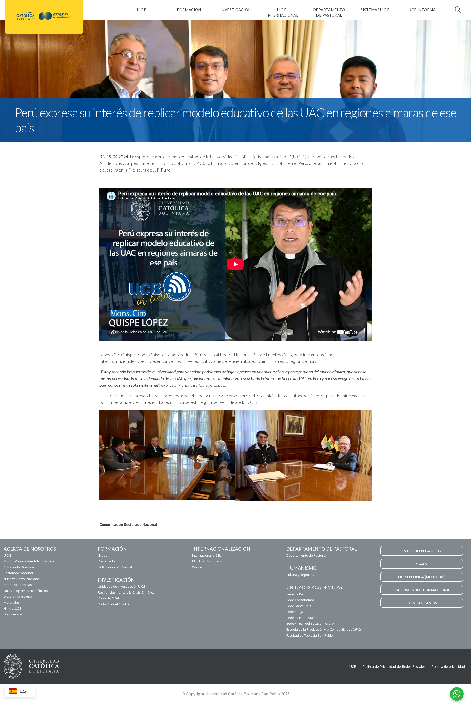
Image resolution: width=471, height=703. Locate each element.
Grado (102, 555)
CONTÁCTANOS (421, 602)
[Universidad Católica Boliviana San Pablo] (42, 16)
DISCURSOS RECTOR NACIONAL (422, 589)
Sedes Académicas (18, 585)
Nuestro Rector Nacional (22, 579)
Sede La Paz (295, 594)
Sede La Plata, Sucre (301, 617)
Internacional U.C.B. (206, 555)
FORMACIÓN (189, 9)
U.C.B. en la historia (18, 596)
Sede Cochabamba (300, 600)
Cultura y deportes (300, 574)
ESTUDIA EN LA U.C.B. (422, 550)
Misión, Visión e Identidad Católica (29, 561)
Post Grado (106, 561)
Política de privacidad (448, 666)
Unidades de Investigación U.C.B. (122, 586)
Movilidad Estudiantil (207, 561)
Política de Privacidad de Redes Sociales (394, 666)
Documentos (13, 614)
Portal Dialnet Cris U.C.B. (115, 604)
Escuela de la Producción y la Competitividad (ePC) (323, 629)
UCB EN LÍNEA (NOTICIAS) (421, 576)
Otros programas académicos (26, 590)
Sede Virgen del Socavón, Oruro (310, 623)
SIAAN (422, 563)
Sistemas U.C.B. (376, 9)
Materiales (12, 602)
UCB (352, 666)
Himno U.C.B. (13, 608)
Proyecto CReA (109, 598)
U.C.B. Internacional (282, 12)
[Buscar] (457, 9)
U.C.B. (142, 9)
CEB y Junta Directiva (19, 567)
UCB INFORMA (422, 9)
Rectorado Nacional (18, 573)
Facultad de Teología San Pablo (309, 635)
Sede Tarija (294, 612)
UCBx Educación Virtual (115, 567)
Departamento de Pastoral (329, 12)
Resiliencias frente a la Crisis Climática (126, 592)
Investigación (235, 9)
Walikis (197, 567)
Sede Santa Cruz (298, 606)
